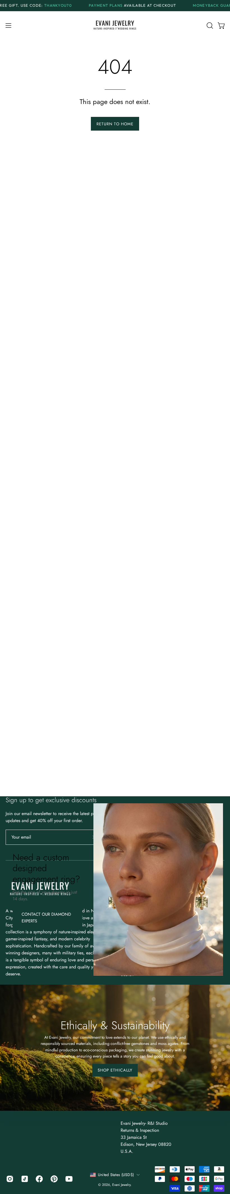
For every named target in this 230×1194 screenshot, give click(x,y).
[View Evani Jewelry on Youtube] (68, 1179)
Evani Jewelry (121, 1184)
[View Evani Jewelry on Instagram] (9, 1179)
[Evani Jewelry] (115, 25)
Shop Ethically (115, 1070)
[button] (209, 25)
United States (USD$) (116, 1174)
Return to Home (115, 124)
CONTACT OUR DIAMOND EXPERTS (46, 917)
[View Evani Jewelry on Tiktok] (24, 1179)
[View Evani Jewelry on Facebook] (39, 1179)
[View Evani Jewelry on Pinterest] (54, 1179)
